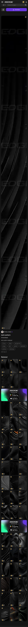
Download (17, 9)
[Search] (25, 5)
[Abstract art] (23, 381)
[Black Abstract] (5, 409)
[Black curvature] (14, 468)
